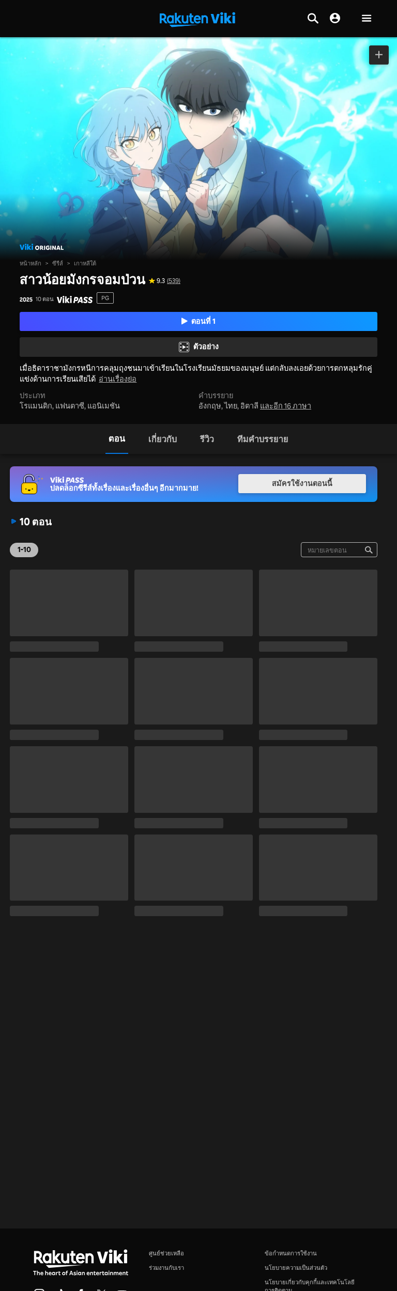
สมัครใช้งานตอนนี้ (302, 483)
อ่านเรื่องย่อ (117, 379)
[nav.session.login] (335, 18)
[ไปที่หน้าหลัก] (197, 18)
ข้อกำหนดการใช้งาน (291, 1253)
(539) (173, 280)
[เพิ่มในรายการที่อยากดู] (379, 55)
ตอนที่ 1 (203, 321)
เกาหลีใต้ (85, 263)
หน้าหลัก (30, 263)
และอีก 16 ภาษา (285, 406)
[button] (366, 18)
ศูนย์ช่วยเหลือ (166, 1253)
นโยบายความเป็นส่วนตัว (296, 1267)
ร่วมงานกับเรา (166, 1267)
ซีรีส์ (57, 263)
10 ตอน (45, 299)
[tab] (116, 439)
